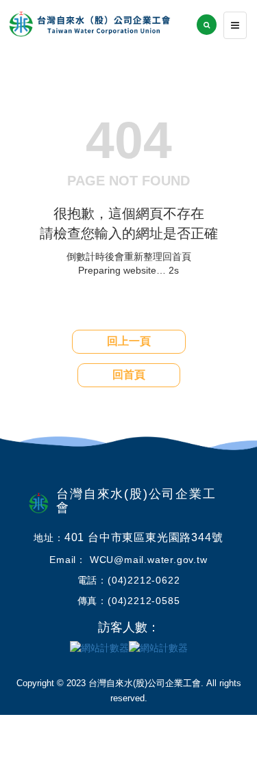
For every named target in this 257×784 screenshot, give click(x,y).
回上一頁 (129, 341)
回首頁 (128, 374)
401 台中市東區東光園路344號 (143, 537)
